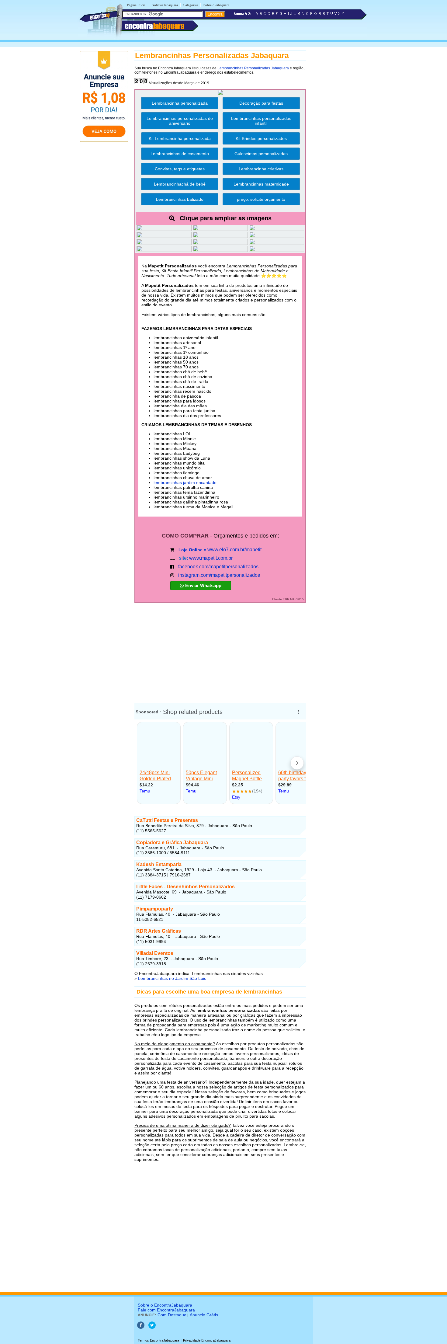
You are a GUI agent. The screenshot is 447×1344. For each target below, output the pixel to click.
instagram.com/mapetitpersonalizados (219, 575)
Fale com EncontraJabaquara (166, 1309)
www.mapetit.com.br (211, 558)
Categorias (190, 5)
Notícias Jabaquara (165, 5)
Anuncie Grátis (204, 1314)
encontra (154, 26)
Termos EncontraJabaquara (158, 1340)
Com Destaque (172, 1314)
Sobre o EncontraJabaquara (165, 1305)
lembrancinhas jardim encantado (185, 482)
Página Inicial (136, 5)
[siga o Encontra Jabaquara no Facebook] (140, 1327)
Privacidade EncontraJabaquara (206, 1340)
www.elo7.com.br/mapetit (234, 549)
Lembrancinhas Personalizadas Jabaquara (253, 68)
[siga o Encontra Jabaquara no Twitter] (152, 1327)
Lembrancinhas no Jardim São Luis (172, 978)
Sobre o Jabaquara (216, 5)
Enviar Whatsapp (203, 585)
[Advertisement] (220, 650)
